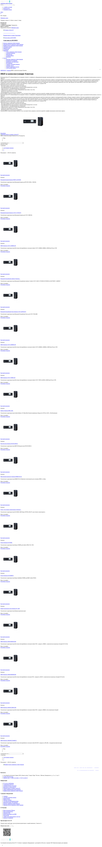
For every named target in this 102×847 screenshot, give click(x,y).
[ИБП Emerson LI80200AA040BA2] (10, 734)
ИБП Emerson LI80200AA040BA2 (9, 740)
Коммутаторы (6, 798)
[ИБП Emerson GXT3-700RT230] (10, 371)
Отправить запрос (7, 9)
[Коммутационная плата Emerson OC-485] (10, 602)
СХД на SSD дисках (11, 68)
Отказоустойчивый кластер (12, 66)
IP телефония (9, 63)
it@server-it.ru (6, 8)
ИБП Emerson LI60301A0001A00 (8, 707)
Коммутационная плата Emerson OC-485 (10, 608)
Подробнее (3, 133)
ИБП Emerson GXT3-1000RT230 (8, 245)
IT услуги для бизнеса (8, 783)
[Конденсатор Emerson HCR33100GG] (10, 437)
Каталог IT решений (8, 817)
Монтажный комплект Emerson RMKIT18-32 (11, 476)
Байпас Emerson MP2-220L (7, 410)
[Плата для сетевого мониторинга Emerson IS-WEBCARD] (10, 503)
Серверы (5, 796)
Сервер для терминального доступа (11, 816)
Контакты (8, 56)
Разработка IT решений (11, 60)
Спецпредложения (10, 53)
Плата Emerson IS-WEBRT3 (7, 575)
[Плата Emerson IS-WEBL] (10, 536)
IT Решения (6, 49)
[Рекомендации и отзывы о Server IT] (10, 134)
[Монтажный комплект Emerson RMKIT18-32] (10, 470)
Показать (3, 144)
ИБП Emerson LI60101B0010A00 (8, 641)
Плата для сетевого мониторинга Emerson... (11, 509)
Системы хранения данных (9, 797)
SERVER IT (3, 70)
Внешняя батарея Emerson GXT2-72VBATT (11, 212)
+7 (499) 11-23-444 (7, 7)
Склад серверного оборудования (14, 51)
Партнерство (9, 54)
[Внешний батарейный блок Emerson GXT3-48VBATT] (10, 305)
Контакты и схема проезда (9, 787)
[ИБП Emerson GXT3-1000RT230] (10, 239)
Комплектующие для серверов (10, 802)
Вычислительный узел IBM (9, 814)
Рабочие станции (7, 800)
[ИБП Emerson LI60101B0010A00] (10, 635)
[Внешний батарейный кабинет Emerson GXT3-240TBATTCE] (10, 272)
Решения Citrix (6, 812)
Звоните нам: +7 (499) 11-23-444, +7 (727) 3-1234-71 (15, 777)
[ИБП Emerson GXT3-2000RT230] (10, 338)
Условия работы (10, 55)
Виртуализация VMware (9, 810)
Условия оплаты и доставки (9, 785)
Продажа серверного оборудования (14, 59)
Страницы (3, 145)
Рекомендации (6, 48)
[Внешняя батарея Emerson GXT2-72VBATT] (10, 206)
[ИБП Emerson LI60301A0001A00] (10, 701)
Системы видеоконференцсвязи (10, 801)
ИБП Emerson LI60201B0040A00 (8, 674)
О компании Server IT (8, 784)
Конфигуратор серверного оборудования (13, 45)
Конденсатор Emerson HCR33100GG (9, 443)
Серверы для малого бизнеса (13, 64)
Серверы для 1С (10, 65)
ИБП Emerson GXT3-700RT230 (8, 377)
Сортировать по (4, 143)
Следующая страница (8, 148)
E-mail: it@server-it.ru (8, 776)
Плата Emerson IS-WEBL (6, 542)
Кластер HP (6, 815)
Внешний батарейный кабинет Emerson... (10, 278)
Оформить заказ (4, 18)
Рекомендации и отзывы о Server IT (11, 788)
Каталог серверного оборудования (11, 43)
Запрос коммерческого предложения (12, 789)
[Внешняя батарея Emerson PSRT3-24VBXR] (10, 173)
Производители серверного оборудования (13, 44)
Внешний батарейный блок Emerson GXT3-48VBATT (13, 311)
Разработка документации (12, 61)
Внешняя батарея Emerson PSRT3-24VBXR (11, 179)
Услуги (5, 58)
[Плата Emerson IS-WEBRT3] (10, 569)
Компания (5, 50)
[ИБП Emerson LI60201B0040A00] (10, 668)
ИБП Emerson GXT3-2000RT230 (8, 344)
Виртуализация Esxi (8, 811)
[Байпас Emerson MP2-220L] (10, 404)
